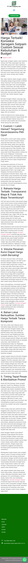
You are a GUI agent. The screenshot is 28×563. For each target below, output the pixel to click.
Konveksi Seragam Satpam (17, 480)
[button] (14, 10)
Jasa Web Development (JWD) (17, 560)
